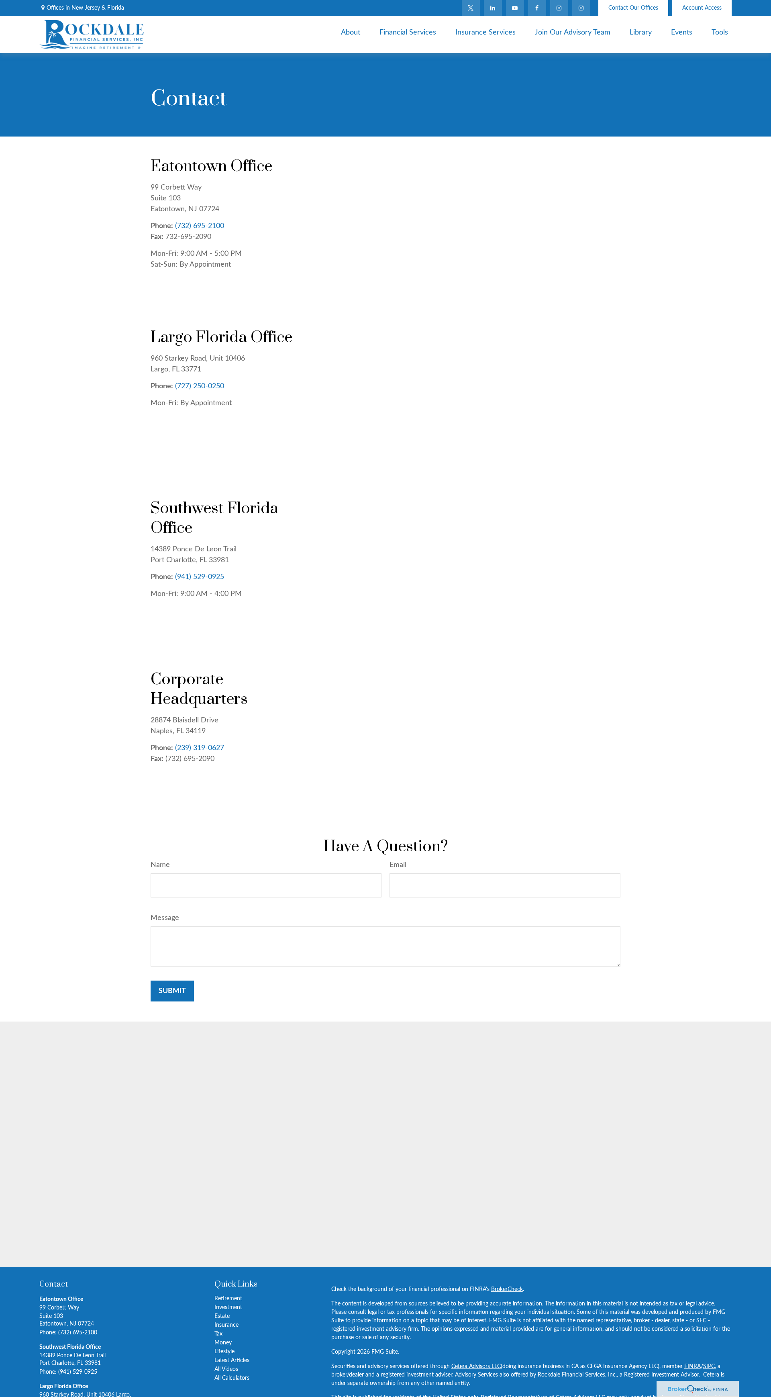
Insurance (226, 1325)
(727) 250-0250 (199, 386)
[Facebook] (537, 8)
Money (223, 1343)
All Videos (226, 1369)
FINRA (692, 1366)
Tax (218, 1334)
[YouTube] (515, 8)
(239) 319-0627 (199, 748)
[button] (350, 32)
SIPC (709, 1366)
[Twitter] (471, 8)
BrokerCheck (507, 1289)
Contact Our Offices (633, 8)
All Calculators (231, 1378)
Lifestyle (224, 1351)
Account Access (702, 8)
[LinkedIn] (493, 8)
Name (160, 865)
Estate (222, 1316)
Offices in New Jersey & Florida (85, 8)
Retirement (228, 1298)
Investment (228, 1307)
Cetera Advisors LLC (476, 1366)
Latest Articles (231, 1360)
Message (165, 918)
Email (398, 865)
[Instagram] (581, 8)
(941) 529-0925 (199, 577)
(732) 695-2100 (199, 226)
